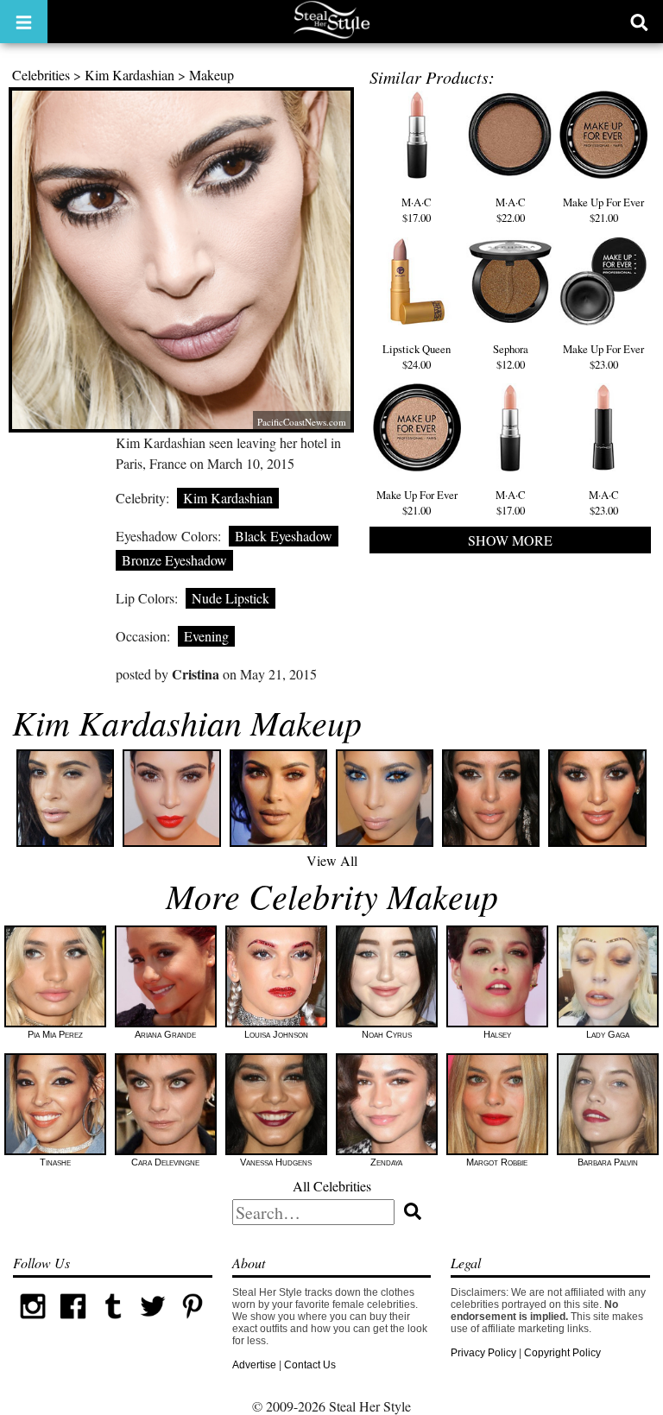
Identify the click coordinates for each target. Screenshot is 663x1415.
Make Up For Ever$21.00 (603, 209)
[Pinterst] (192, 1323)
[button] (23, 21)
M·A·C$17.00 (416, 209)
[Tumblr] (113, 1323)
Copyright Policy (562, 1353)
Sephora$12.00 (510, 356)
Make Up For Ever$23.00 (603, 356)
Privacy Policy (483, 1353)
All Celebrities (332, 1186)
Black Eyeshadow (283, 536)
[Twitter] (153, 1323)
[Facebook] (72, 1323)
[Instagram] (33, 1323)
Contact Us (310, 1365)
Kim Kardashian (129, 75)
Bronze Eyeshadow (174, 560)
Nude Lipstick (230, 598)
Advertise (254, 1365)
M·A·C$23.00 (604, 502)
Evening (206, 636)
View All (331, 860)
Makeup (211, 75)
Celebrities (41, 75)
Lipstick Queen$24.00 (416, 356)
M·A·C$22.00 (511, 209)
